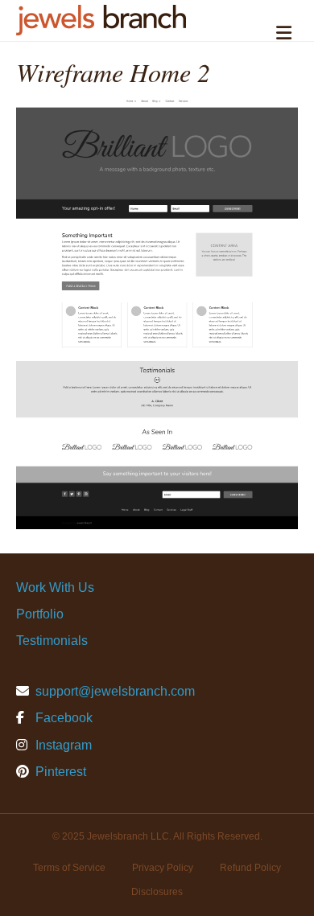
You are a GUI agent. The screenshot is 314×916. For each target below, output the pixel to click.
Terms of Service (69, 867)
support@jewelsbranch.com (115, 691)
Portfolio (40, 614)
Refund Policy (250, 867)
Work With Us (55, 587)
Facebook (62, 718)
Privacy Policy (162, 867)
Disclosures (157, 892)
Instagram (62, 745)
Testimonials (52, 640)
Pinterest (59, 771)
